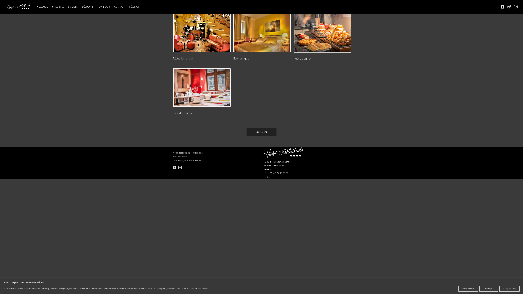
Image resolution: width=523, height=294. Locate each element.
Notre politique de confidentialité (188, 152)
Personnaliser (468, 288)
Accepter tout (509, 288)
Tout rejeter (488, 288)
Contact (267, 177)
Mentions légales (181, 156)
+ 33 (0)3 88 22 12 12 (278, 173)
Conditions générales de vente (187, 160)
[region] (261, 286)
